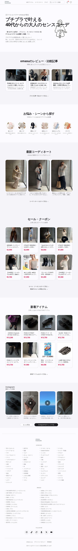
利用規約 (49, 542)
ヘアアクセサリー (10, 459)
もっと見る (26, 425)
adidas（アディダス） (46, 490)
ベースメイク (9, 469)
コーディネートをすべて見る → (39, 201)
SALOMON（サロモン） (47, 500)
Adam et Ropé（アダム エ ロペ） (49, 495)
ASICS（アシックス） (46, 493)
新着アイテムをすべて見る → (39, 374)
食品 (7, 473)
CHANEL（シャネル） (12, 504)
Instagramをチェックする (46, 425)
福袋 (25, 450)
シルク (42, 480)
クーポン (60, 448)
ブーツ (8, 457)
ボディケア (61, 469)
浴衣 (42, 464)
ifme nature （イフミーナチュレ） (15, 518)
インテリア (44, 462)
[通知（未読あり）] (67, 2)
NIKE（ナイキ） (10, 497)
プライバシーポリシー (40, 542)
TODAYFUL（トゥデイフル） (13, 513)
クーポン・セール (45, 448)
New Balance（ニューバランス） (14, 500)
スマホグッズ (27, 462)
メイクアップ (27, 469)
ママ (7, 453)
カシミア (43, 478)
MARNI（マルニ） (11, 502)
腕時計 (25, 459)
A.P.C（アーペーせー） (12, 520)
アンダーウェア (45, 455)
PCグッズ (8, 462)
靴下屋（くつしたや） (12, 522)
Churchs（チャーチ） (46, 509)
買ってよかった (10, 448)
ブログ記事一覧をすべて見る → (39, 96)
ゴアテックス (44, 475)
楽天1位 (26, 448)
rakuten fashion (45, 450)
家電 (59, 473)
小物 (42, 459)
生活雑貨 (26, 473)
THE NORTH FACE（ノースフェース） (16, 490)
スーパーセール (10, 450)
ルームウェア (61, 459)
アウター (60, 453)
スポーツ (8, 466)
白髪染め (26, 471)
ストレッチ (9, 482)
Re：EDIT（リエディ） (47, 515)
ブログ (46, 2)
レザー (8, 480)
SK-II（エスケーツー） (47, 518)
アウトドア (61, 464)
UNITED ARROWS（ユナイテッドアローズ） (17, 511)
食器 (59, 462)
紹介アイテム (29, 2)
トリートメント (62, 471)
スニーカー (61, 455)
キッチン (43, 473)
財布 (42, 457)
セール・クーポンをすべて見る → (39, 286)
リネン (25, 480)
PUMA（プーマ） (45, 497)
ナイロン (60, 475)
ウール (25, 478)
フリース (60, 478)
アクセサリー (61, 457)
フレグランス (44, 471)
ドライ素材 (61, 480)
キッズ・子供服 (62, 450)
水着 (7, 464)
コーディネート (39, 2)
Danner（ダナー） (11, 495)
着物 (25, 464)
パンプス (26, 457)
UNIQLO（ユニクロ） (46, 522)
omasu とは (29, 542)
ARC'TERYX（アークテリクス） (14, 493)
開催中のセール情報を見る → (39, 289)
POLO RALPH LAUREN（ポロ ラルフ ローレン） (53, 504)
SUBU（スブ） (45, 506)
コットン (8, 478)
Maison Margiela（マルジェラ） (49, 502)
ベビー (25, 453)
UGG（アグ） (9, 509)
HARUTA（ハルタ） (46, 520)
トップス (43, 453)
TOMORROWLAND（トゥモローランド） (51, 511)
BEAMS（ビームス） (46, 513)
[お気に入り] (70, 2)
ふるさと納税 (27, 475)
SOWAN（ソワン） (11, 515)
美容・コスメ (44, 466)
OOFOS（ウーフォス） (12, 506)
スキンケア (61, 466)
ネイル (42, 469)
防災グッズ (9, 475)
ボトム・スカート (28, 455)
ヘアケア (8, 471)
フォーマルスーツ (10, 455)
